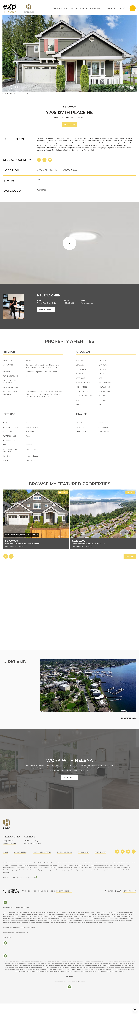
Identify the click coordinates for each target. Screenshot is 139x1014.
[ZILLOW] (128, 852)
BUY (82, 8)
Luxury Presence (64, 891)
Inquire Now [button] (69, 125)
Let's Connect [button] (69, 777)
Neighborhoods (64, 852)
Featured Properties (42, 852)
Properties (95, 8)
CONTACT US (112, 8)
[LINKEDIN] (123, 852)
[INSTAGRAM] (134, 852)
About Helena (20, 852)
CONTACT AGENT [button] (45, 309)
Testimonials (83, 852)
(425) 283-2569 (60, 8)
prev (10, 87)
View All (129, 556)
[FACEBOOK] (117, 852)
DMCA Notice (100, 852)
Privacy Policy (129, 891)
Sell (72, 8)
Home (5, 852)
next (15, 87)
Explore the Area (128, 718)
